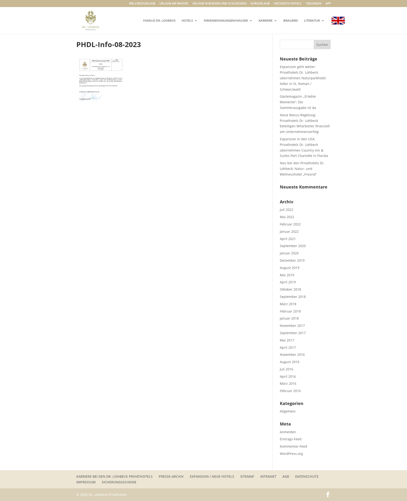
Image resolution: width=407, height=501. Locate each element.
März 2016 (288, 383)
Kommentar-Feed (293, 446)
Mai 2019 (287, 275)
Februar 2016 (290, 391)
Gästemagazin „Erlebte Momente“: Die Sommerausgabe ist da (298, 102)
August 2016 (289, 362)
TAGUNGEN (313, 3)
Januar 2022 (289, 231)
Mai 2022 (287, 217)
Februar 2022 (290, 224)
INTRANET (268, 476)
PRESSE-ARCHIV (171, 476)
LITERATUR (312, 21)
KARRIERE (266, 21)
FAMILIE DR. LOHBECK (159, 21)
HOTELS (187, 21)
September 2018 (293, 296)
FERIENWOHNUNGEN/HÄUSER (226, 21)
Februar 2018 (290, 311)
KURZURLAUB (260, 3)
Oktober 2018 (290, 289)
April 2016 (288, 376)
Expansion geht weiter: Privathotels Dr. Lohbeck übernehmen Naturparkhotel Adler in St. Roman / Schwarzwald (303, 77)
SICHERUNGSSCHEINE (119, 482)
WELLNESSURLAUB (142, 3)
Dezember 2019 (292, 260)
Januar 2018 (289, 318)
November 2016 (292, 354)
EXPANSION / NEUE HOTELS (212, 476)
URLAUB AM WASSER (173, 3)
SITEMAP (247, 476)
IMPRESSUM (86, 482)
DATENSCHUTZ (306, 476)
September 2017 (293, 333)
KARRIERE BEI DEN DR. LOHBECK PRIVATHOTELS (114, 476)
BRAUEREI (290, 21)
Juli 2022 (286, 209)
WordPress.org (291, 453)
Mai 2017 (287, 340)
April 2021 (288, 238)
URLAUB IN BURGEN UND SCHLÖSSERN (219, 3)
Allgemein (288, 411)
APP (328, 3)
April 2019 (288, 282)
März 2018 (288, 304)
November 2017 (292, 325)
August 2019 (289, 267)
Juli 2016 (286, 369)
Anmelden (288, 432)
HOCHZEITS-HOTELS (287, 3)
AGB (285, 476)
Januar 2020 (289, 253)
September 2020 (293, 246)
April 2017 (288, 347)
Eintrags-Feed (290, 439)
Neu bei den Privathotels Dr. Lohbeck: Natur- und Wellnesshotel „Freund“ (302, 168)
